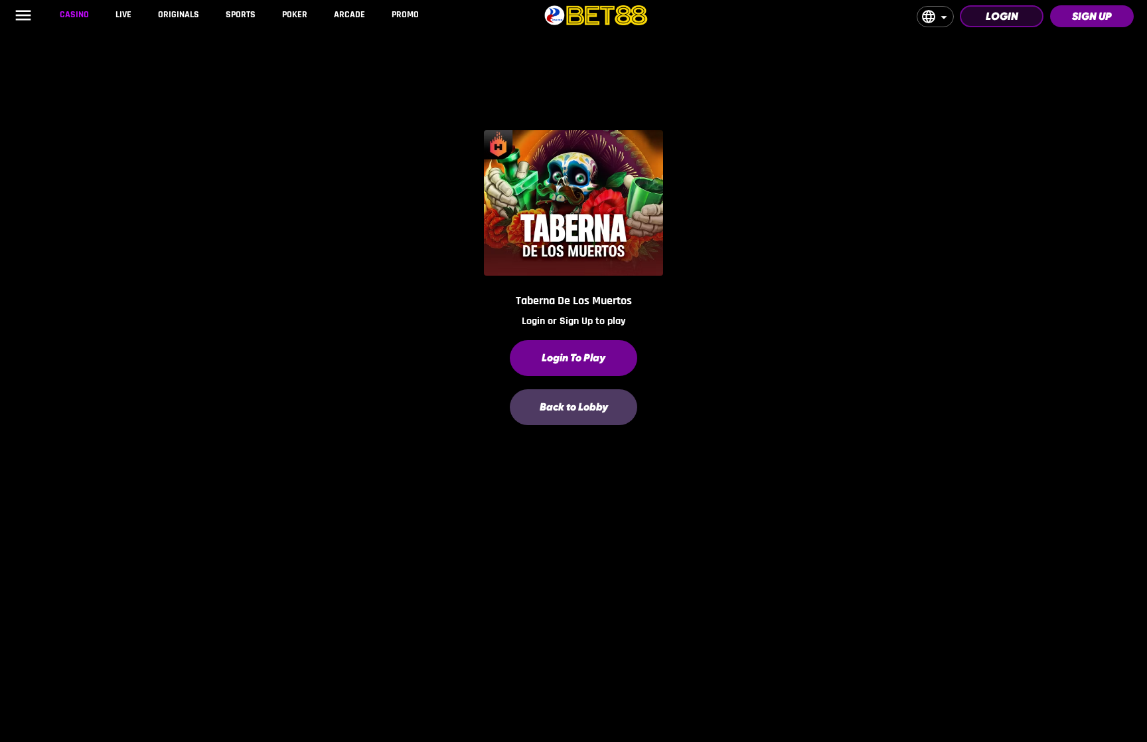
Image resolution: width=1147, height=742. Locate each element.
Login (1002, 16)
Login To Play (573, 358)
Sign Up (1092, 16)
